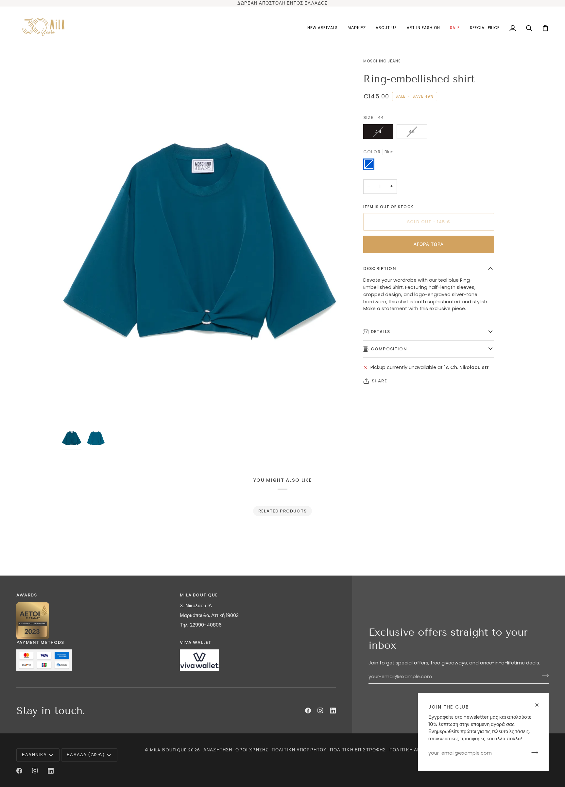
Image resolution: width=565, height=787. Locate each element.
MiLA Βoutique (168, 750)
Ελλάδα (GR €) (86, 755)
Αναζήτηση (217, 750)
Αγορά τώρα (429, 244)
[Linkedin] (333, 710)
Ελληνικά (34, 755)
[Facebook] (308, 710)
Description (379, 268)
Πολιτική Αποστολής (416, 750)
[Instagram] (320, 710)
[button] (356, 28)
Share (379, 381)
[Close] (540, 705)
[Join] (532, 752)
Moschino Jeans (382, 61)
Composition (389, 349)
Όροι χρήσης (251, 750)
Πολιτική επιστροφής (358, 750)
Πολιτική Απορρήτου (299, 750)
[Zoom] (200, 242)
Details (380, 331)
